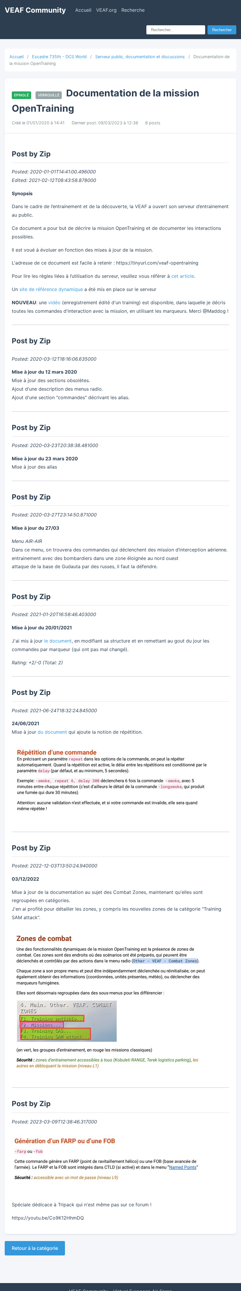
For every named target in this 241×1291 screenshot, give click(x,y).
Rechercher (222, 30)
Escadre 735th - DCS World (59, 56)
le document (58, 641)
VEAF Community (35, 10)
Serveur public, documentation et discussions (140, 56)
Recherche (133, 10)
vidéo (54, 302)
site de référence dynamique (51, 289)
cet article (182, 276)
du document (52, 732)
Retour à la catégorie (35, 1248)
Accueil (83, 10)
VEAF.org (106, 10)
